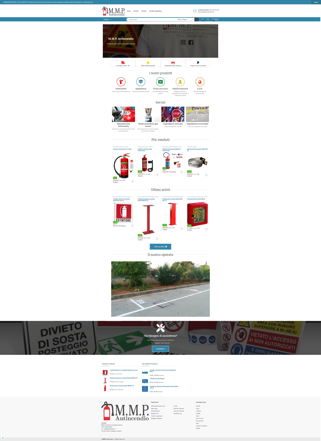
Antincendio (116, 146)
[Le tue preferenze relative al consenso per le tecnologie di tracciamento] (3, 438)
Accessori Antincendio (118, 196)
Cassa (197, 408)
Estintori (171, 146)
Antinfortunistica (155, 411)
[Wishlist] (208, 19)
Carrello (198, 406)
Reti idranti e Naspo (192, 146)
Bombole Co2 (154, 413)
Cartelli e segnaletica (155, 11)
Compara (198, 411)
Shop (197, 423)
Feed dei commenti (179, 411)
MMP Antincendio (108, 439)
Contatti (143, 11)
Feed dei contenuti (179, 408)
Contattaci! (160, 349)
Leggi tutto (181, 171)
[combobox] (151, 19)
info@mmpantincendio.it (207, 12)
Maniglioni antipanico (156, 418)
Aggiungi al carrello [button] (131, 181)
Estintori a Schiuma (123, 146)
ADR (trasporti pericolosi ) (158, 406)
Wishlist (198, 428)
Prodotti (135, 11)
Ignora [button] (316, 2)
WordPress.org (178, 413)
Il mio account (199, 418)
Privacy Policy (200, 421)
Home (129, 11)
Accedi (175, 406)
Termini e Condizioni (201, 426)
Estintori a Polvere (148, 146)
